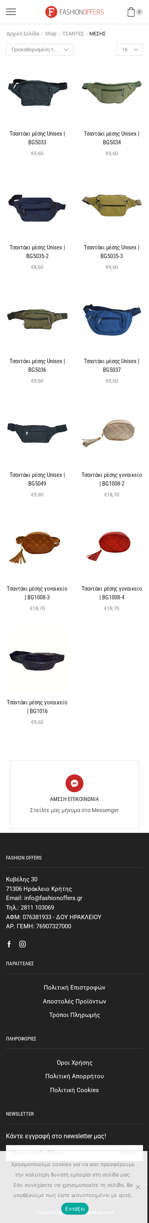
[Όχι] (137, 1187)
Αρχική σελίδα (22, 34)
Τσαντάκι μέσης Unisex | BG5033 (37, 138)
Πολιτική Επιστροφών (74, 987)
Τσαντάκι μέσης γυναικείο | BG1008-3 (37, 593)
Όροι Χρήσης (75, 1062)
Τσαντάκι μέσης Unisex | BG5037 (111, 365)
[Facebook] (9, 944)
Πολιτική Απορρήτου (74, 1076)
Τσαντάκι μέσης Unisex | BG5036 (37, 365)
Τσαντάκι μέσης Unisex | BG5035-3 (111, 252)
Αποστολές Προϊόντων (74, 1001)
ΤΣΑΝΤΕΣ (73, 34)
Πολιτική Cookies (74, 1090)
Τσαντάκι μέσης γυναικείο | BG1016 (37, 707)
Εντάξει (75, 1209)
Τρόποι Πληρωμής (74, 1015)
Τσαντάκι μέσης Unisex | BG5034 (111, 138)
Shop (50, 34)
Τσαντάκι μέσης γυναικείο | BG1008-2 (111, 479)
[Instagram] (22, 944)
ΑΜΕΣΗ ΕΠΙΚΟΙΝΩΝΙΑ (74, 799)
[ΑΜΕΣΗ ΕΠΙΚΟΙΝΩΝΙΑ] (74, 783)
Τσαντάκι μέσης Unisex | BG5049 (37, 479)
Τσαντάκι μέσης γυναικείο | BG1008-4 (111, 593)
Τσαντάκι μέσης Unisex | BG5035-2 (37, 252)
